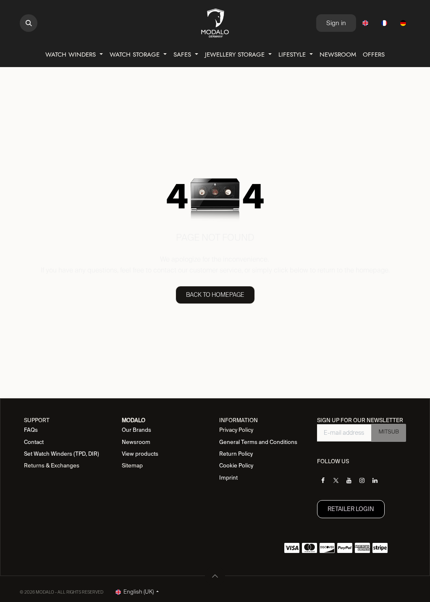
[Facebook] (323, 480)
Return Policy (236, 453)
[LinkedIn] (375, 480)
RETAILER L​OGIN (351, 509)
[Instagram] (362, 480)
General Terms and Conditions (258, 442)
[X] (336, 480)
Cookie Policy (236, 465)
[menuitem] (365, 23)
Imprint (228, 477)
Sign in (336, 23)
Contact (34, 442)
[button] (28, 23)
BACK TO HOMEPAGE (215, 294)
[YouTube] (349, 480)
